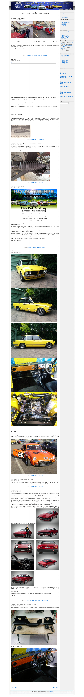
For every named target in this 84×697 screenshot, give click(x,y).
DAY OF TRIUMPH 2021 (17, 186)
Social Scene (64, 63)
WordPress (50, 691)
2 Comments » (45, 600)
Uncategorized (64, 64)
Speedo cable (63, 73)
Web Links (63, 38)
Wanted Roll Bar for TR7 (65, 70)
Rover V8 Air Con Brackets (66, 98)
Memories (13, 431)
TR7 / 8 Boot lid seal (64, 86)
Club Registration (65, 55)
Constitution (63, 24)
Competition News (30, 600)
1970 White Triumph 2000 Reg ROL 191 (22, 479)
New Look (13, 59)
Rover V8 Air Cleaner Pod (65, 79)
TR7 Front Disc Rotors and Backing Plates (66, 77)
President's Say (64, 62)
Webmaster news (65, 66)
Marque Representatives (66, 26)
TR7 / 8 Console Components (66, 96)
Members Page (36, 55)
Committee (63, 23)
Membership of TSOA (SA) (67, 28)
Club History (64, 21)
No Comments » (44, 55)
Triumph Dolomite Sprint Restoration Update (23, 604)
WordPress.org (64, 17)
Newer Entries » (56, 15)
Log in (62, 13)
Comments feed (64, 16)
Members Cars (30, 55)
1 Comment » (40, 182)
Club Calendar (64, 34)
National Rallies (64, 61)
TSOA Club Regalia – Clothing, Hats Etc (65, 37)
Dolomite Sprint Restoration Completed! (22, 251)
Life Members (64, 25)
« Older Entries (14, 15)
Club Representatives (65, 22)
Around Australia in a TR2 (18, 18)
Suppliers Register (65, 35)
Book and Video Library (66, 31)
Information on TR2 (16, 114)
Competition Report (16, 490)
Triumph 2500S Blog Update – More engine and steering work (28, 143)
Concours (30, 247)
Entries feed (63, 14)
